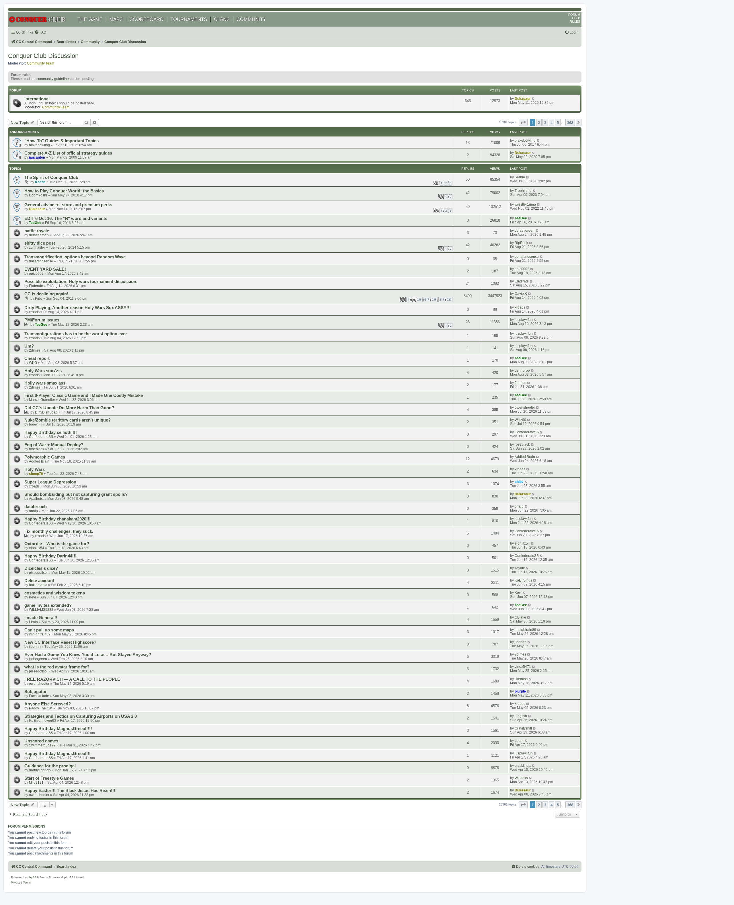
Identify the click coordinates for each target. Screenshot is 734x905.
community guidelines (53, 79)
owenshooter (525, 407)
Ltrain (33, 622)
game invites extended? (48, 605)
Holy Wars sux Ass (43, 370)
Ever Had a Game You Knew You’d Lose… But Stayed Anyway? (87, 654)
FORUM (574, 14)
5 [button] (558, 122)
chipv (519, 482)
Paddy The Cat (40, 708)
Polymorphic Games (44, 457)
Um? (29, 346)
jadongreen (38, 659)
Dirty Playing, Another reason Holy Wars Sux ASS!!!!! (77, 307)
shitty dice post (39, 243)
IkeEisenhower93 (42, 721)
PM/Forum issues (41, 320)
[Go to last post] (538, 141)
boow (33, 424)
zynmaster (37, 247)
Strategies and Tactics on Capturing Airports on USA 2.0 (80, 716)
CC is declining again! (46, 294)
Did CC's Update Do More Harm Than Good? (69, 407)
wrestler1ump (525, 204)
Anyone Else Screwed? (47, 704)
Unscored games (41, 741)
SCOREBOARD (146, 19)
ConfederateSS (41, 437)
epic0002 (36, 274)
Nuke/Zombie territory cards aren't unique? (67, 420)
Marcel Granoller (42, 400)
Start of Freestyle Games (49, 778)
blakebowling (39, 145)
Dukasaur (523, 99)
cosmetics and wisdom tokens (54, 593)
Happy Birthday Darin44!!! (50, 556)
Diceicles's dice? (41, 568)
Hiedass (521, 679)
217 (427, 299)
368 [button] (570, 122)
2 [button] (539, 122)
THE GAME (89, 19)
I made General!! (40, 617)
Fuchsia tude (39, 696)
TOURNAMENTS (188, 19)
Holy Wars (34, 469)
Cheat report (37, 358)
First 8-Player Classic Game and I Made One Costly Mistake (83, 395)
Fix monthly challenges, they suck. (58, 531)
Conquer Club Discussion (43, 55)
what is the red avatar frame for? (56, 667)
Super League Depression (50, 482)
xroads (34, 312)
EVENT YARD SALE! (45, 269)
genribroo (522, 370)
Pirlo (38, 299)
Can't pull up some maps (49, 630)
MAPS (116, 19)
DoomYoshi (38, 195)
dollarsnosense (41, 261)
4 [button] (551, 122)
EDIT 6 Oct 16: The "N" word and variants (65, 218)
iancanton (37, 157)
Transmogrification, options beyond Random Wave (75, 257)
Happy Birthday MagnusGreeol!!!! (58, 728)
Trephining (523, 191)
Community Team (40, 63)
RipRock (521, 243)
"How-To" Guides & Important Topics (61, 141)
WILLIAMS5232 (41, 610)
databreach (35, 506)
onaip (33, 511)
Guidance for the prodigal (50, 766)
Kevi (32, 597)
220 (449, 299)
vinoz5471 (523, 667)
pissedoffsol (38, 573)
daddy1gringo (40, 770)
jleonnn (35, 647)
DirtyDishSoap (46, 412)
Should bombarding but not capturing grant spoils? (76, 494)
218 (434, 299)
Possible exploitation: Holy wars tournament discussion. (80, 281)
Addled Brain (39, 461)
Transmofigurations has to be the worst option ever (75, 333)
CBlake (520, 617)
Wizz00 (520, 420)
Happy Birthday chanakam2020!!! (57, 519)
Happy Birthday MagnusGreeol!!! (57, 753)
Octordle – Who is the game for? (56, 543)
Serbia (520, 177)
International (37, 99)
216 (419, 299)
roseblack (36, 449)
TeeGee (35, 223)
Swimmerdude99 (42, 745)
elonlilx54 (36, 548)
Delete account (39, 580)
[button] (523, 122)
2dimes (34, 350)
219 (442, 299)
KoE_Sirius (523, 580)
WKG (33, 363)
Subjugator (35, 691)
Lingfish (521, 716)
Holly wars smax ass (44, 383)
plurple (520, 691)
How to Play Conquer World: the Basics (64, 191)
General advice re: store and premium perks (68, 204)
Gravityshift (523, 728)
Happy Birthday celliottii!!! (50, 432)
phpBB (32, 877)
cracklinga (523, 766)
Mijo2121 (36, 783)
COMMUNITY (251, 19)
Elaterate (36, 286)
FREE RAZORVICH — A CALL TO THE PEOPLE (72, 679)
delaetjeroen (39, 235)
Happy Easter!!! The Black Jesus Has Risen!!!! (70, 790)
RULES (575, 21)
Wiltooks (521, 778)
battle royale (36, 231)
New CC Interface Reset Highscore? (60, 642)
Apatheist (36, 499)
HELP (576, 18)
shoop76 (36, 474)
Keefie (40, 182)
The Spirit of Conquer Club (51, 177)
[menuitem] (40, 32)
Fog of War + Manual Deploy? (53, 444)
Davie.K (521, 294)
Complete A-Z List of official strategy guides (68, 153)
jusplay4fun (524, 320)
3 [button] (545, 122)
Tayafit (520, 568)
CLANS (222, 19)
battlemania (38, 585)
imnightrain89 (39, 634)
